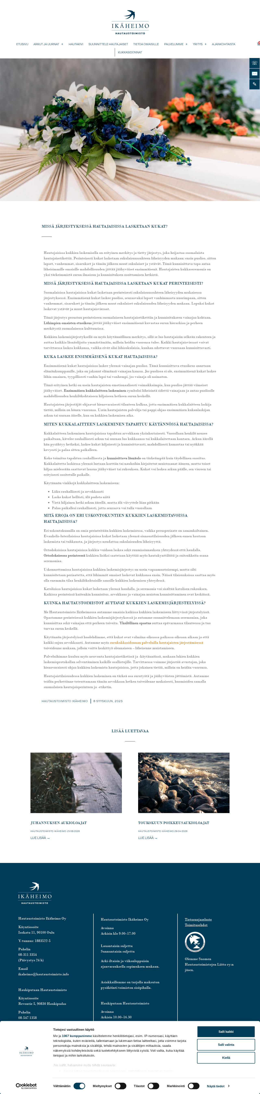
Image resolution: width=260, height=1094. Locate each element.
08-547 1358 (27, 1017)
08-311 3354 (27, 954)
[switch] (120, 1086)
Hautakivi (76, 44)
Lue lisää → (40, 838)
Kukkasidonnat (130, 52)
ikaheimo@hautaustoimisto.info (43, 974)
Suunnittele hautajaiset (108, 44)
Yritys (198, 44)
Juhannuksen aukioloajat (58, 823)
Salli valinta (226, 1044)
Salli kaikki (226, 1031)
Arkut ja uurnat (46, 44)
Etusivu (22, 44)
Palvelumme (173, 44)
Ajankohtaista (223, 44)
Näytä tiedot (215, 1086)
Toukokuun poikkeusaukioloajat (173, 823)
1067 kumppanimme (77, 1036)
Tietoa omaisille (146, 44)
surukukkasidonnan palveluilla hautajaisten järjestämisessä (156, 642)
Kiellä (226, 1057)
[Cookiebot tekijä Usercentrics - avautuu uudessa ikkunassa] (26, 1086)
